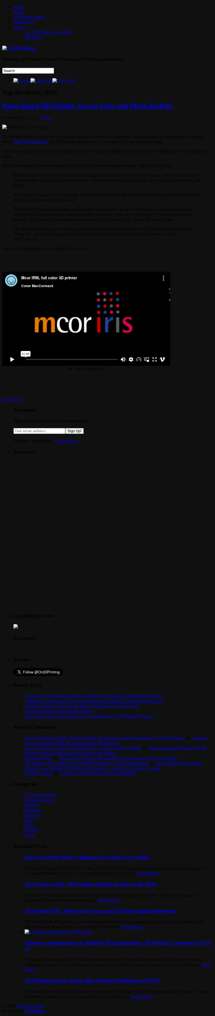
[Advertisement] (55, 495)
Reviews (32, 830)
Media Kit (34, 37)
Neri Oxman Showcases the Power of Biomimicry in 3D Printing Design (89, 716)
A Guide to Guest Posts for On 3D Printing (97, 773)
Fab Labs (33, 815)
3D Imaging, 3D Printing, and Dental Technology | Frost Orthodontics (87, 763)
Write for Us (24, 22)
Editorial (32, 810)
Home (18, 6)
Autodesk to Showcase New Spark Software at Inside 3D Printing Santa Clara (94, 701)
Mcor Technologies (30, 141)
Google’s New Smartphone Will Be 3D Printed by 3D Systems (116, 740)
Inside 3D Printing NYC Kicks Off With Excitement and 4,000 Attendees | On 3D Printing (105, 738)
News (46, 117)
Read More (12, 399)
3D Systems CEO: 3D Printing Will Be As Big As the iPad (90, 884)
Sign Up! (74, 431)
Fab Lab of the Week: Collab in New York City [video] (87, 857)
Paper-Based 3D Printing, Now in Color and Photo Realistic (87, 105)
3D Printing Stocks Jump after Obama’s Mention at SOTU (92, 981)
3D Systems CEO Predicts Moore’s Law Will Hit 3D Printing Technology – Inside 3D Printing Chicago (113, 766)
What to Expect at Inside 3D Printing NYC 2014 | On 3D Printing (83, 748)
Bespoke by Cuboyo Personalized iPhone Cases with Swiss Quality (119, 758)
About (19, 27)
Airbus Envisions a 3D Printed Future (58, 711)
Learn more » (67, 440)
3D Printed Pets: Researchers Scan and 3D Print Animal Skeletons (100, 911)
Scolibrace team (39, 773)
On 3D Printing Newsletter (48, 32)
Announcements (39, 800)
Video (18, 12)
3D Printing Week (29, 17)
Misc (29, 820)
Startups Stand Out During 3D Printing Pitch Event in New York (82, 706)
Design (31, 805)
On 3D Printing (30, 1006)
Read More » (148, 873)
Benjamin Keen (38, 758)
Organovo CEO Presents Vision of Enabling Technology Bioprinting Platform (94, 696)
